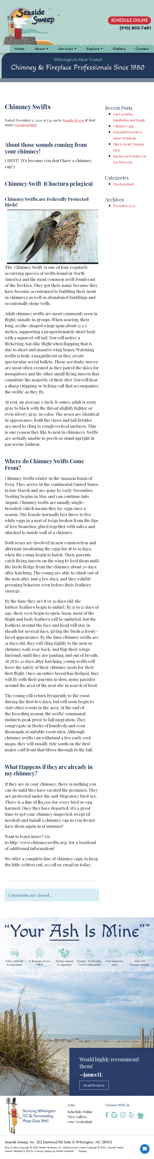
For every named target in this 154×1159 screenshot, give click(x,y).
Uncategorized (25, 125)
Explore (94, 48)
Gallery (119, 48)
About (40, 48)
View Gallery (77, 1116)
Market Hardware (65, 1151)
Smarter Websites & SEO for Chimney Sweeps (28, 1151)
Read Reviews (94, 1085)
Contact (142, 48)
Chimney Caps (123, 126)
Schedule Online (129, 20)
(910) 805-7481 (135, 28)
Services (66, 48)
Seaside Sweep (73, 120)
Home (20, 48)
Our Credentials (80, 1121)
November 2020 (124, 205)
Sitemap (83, 1151)
